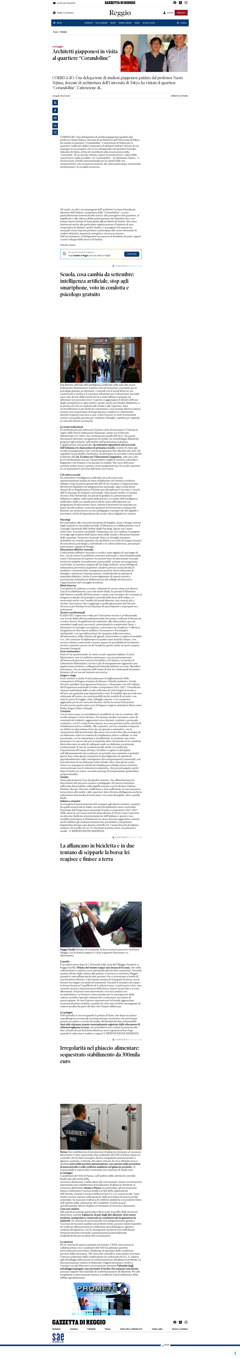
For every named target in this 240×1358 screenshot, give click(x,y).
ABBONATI (181, 13)
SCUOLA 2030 (149, 23)
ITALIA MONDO (101, 23)
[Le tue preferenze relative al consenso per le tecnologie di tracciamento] (235, 1353)
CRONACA (89, 23)
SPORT (113, 23)
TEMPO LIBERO (125, 23)
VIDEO (137, 23)
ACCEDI (170, 13)
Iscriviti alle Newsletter (66, 3)
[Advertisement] (81, 117)
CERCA (184, 23)
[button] (101, 1299)
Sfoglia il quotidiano (65, 13)
